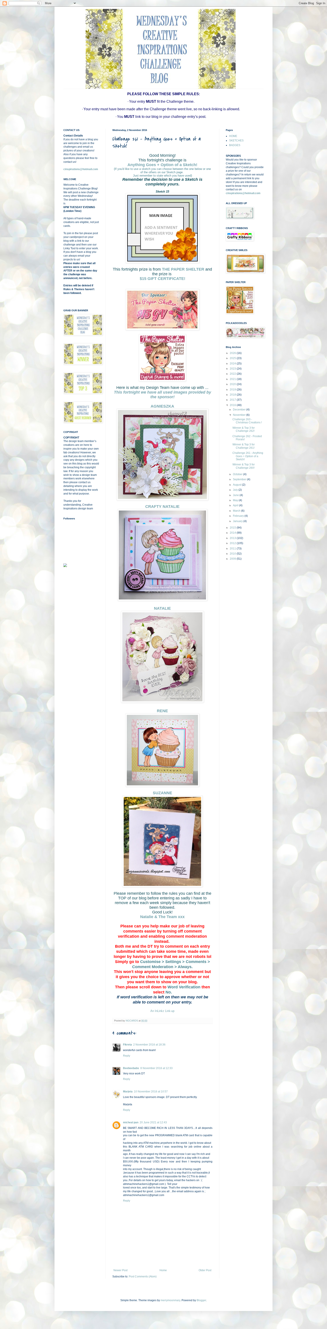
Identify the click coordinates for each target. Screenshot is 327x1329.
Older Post (205, 1270)
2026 (233, 353)
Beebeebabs (131, 1068)
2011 (233, 548)
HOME (233, 136)
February (238, 515)
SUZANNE (162, 793)
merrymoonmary (170, 1300)
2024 (233, 363)
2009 (233, 558)
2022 (233, 373)
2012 (233, 543)
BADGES (234, 145)
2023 (233, 368)
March (237, 510)
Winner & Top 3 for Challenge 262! (243, 429)
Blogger (201, 1300)
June (236, 495)
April (236, 505)
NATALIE (162, 608)
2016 (233, 405)
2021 (233, 379)
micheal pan (130, 1122)
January (238, 521)
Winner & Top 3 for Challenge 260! (243, 466)
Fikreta (127, 1044)
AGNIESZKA (162, 406)
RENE (162, 711)
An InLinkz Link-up (162, 1011)
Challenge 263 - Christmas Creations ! (247, 421)
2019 (233, 389)
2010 (233, 553)
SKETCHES (236, 140)
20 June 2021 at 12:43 (153, 1122)
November (239, 414)
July (235, 489)
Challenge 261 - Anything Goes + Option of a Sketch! (247, 456)
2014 (233, 532)
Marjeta (128, 1091)
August (237, 484)
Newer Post (120, 1270)
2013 (233, 538)
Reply (126, 1055)
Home (163, 1270)
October (238, 474)
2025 (233, 358)
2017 (233, 399)
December (239, 409)
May (236, 500)
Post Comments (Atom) (143, 1276)
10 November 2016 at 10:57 (151, 1091)
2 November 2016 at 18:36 (149, 1044)
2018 (233, 394)
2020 (233, 384)
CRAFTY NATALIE (162, 506)
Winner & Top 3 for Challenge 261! (243, 446)
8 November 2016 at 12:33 (156, 1068)
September (240, 479)
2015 (233, 527)
